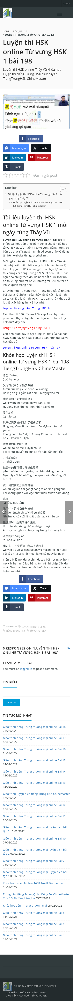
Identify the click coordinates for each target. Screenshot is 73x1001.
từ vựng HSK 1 (38, 630)
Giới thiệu (11, 992)
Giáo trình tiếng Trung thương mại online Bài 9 (33, 861)
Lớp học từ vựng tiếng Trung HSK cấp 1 (28, 308)
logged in (26, 669)
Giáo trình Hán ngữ (17, 995)
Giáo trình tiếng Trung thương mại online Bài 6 (33, 935)
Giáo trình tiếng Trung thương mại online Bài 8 (33, 913)
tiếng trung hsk (15, 630)
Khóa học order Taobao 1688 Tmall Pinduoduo (33, 883)
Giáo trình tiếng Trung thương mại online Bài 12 (34, 805)
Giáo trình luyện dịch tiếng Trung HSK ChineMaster (36, 794)
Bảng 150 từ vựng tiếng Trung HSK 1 (26, 328)
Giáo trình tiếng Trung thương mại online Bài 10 (34, 838)
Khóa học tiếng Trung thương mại (25, 905)
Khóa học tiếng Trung (33, 992)
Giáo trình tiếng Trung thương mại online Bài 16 (34, 749)
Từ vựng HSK (20, 31)
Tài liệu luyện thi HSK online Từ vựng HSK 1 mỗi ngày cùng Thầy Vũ (35, 196)
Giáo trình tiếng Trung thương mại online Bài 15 (34, 760)
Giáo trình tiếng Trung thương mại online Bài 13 (34, 782)
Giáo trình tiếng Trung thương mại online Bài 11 (34, 816)
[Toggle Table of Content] (61, 189)
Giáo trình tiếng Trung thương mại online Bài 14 (34, 771)
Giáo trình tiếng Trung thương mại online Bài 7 (33, 924)
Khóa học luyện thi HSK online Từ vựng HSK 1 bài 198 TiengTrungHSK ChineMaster (37, 204)
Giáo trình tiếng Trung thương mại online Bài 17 (34, 738)
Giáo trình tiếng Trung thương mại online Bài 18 (34, 727)
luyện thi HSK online (34, 626)
